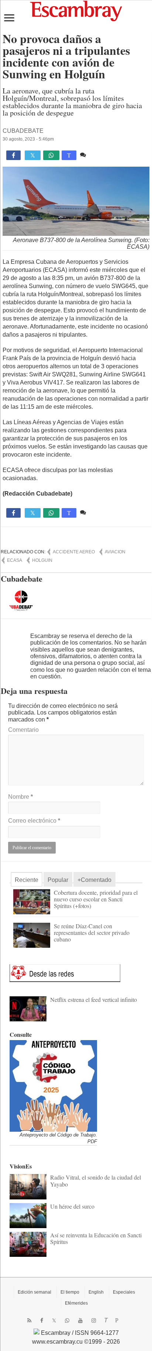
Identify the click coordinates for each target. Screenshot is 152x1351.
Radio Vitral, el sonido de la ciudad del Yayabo (95, 1180)
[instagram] (94, 1320)
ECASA (14, 560)
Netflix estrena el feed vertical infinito (93, 999)
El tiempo (70, 1292)
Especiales (124, 1292)
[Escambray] (76, 10)
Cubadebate (23, 131)
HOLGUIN (42, 560)
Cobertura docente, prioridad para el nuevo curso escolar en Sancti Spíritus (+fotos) (96, 899)
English (96, 1292)
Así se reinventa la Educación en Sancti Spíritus (96, 1238)
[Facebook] (41, 1320)
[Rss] (29, 1320)
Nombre (20, 797)
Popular (58, 880)
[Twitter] (54, 1320)
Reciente (26, 880)
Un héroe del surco (72, 1206)
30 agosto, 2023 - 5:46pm (28, 139)
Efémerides (76, 1303)
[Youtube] (80, 1320)
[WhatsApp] (67, 1320)
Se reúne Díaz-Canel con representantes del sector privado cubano (91, 932)
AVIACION (115, 551)
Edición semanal (34, 1292)
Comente (100, 155)
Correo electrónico (34, 821)
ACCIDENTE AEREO (74, 551)
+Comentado (94, 880)
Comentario (23, 730)
